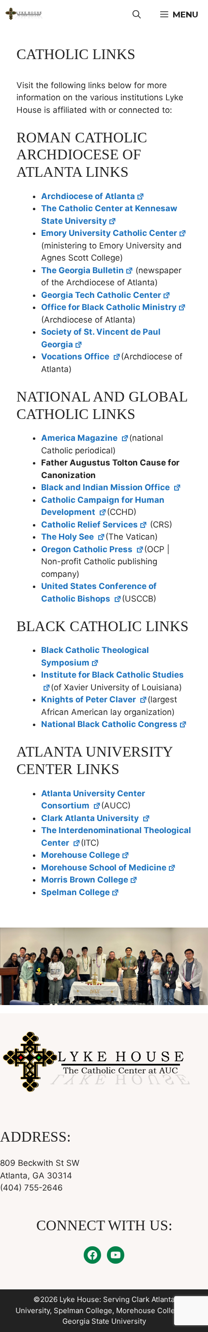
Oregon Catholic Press (87, 549)
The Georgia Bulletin (82, 270)
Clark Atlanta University (91, 818)
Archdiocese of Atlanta (88, 196)
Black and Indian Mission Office (106, 487)
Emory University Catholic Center (109, 233)
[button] (136, 14)
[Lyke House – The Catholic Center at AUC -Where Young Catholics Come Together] (24, 14)
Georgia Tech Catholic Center (101, 295)
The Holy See (68, 537)
